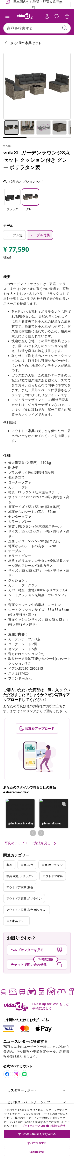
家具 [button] (9, 865)
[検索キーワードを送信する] (64, 27)
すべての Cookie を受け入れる (37, 1134)
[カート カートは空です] (67, 16)
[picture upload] (37, 757)
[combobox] (37, 28)
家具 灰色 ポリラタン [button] (20, 876)
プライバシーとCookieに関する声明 (44, 1126)
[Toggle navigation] (7, 16)
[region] (37, 1130)
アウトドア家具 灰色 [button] (19, 887)
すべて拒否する (37, 1143)
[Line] (24, 1074)
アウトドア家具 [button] (53, 876)
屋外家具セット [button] (16, 921)
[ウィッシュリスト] (56, 16)
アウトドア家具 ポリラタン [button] (24, 898)
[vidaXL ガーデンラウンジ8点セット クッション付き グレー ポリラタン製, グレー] (37, 86)
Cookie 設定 (37, 1152)
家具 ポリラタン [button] (52, 865)
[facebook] (7, 1074)
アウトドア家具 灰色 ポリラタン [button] (27, 910)
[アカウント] (46, 16)
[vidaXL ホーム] (25, 16)
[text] (16, 250)
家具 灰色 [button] (27, 865)
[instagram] (16, 1074)
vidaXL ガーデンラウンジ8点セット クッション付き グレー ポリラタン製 (36, 159)
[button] (12, 202)
